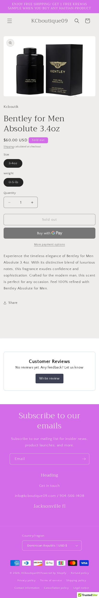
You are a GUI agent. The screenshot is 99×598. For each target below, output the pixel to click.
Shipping (9, 146)
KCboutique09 (30, 573)
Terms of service (51, 580)
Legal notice (81, 587)
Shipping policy (76, 580)
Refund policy (80, 573)
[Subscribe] (84, 459)
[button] (9, 21)
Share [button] (13, 303)
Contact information (26, 587)
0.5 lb (16, 183)
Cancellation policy (56, 587)
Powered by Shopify (53, 573)
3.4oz (15, 164)
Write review (49, 378)
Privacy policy (26, 580)
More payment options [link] (49, 244)
